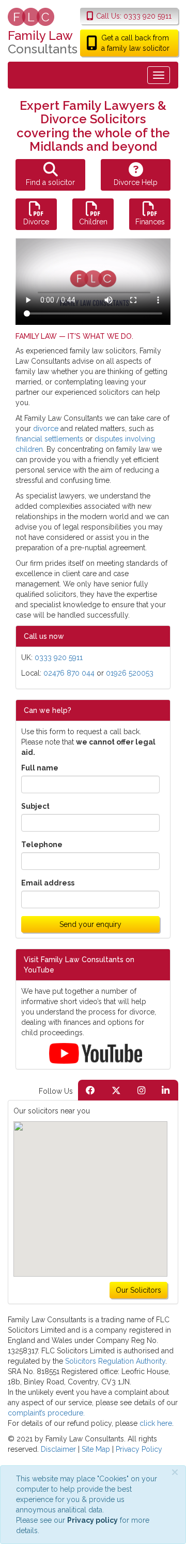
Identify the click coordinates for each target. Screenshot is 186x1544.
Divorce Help (136, 182)
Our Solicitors (138, 1290)
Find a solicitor (50, 182)
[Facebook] (90, 1090)
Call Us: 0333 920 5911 (134, 16)
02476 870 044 (69, 673)
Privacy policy (92, 1520)
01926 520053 (129, 673)
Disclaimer (58, 1449)
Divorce (36, 222)
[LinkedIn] (165, 1090)
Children (93, 222)
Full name (39, 768)
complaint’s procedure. (46, 1413)
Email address (47, 883)
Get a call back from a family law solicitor (135, 43)
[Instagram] (141, 1090)
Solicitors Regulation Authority (115, 1361)
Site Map (96, 1449)
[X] (116, 1090)
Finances (150, 222)
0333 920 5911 (59, 657)
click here (156, 1423)
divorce (45, 428)
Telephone (42, 844)
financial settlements (49, 439)
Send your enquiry (90, 924)
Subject (35, 806)
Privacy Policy (139, 1449)
